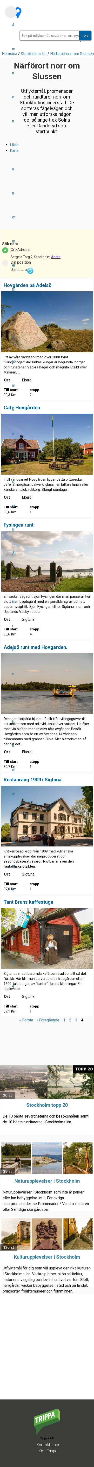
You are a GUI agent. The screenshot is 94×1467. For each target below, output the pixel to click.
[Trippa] (47, 1433)
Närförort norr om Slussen (72, 53)
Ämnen (13, 73)
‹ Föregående (48, 1020)
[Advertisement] (47, 1352)
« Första (26, 1020)
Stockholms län (34, 53)
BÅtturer (14, 577)
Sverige (13, 938)
